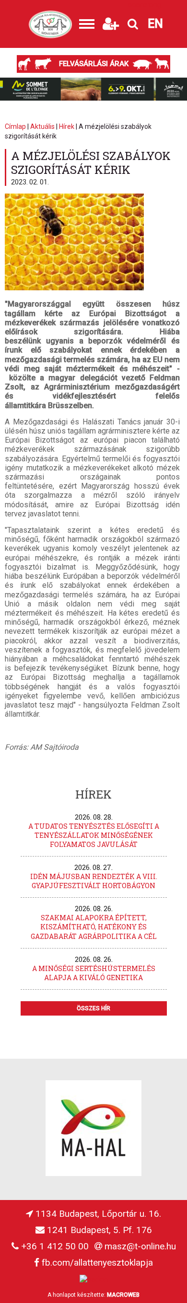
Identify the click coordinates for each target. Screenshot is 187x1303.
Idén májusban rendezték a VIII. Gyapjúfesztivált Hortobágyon (93, 881)
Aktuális (42, 126)
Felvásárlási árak (94, 63)
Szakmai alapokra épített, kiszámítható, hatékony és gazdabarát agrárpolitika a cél (94, 926)
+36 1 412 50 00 (55, 1246)
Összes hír (93, 1008)
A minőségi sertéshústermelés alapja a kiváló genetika (93, 973)
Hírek (66, 126)
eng (155, 4)
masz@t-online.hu (140, 1246)
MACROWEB (123, 1295)
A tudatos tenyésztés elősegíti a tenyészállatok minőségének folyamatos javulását (93, 835)
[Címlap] (50, 24)
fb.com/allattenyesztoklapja (97, 1262)
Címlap (15, 126)
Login (110, 4)
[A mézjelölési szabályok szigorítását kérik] (74, 287)
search (135, 4)
